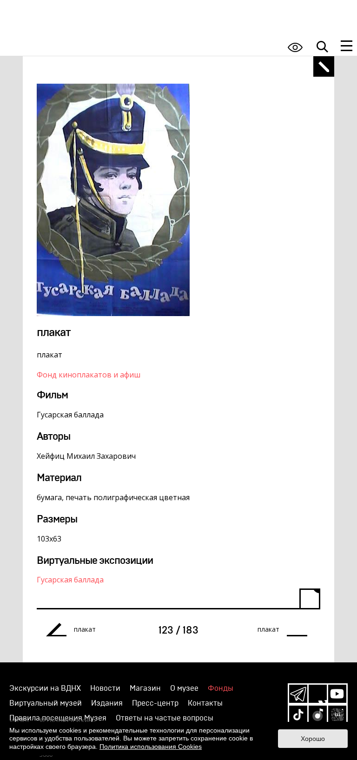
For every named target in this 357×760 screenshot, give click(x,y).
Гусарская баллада (70, 580)
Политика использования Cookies (150, 746)
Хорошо (313, 738)
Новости (105, 688)
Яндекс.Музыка (317, 714)
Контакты (205, 703)
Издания (107, 703)
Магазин (145, 688)
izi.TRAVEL (337, 714)
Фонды (220, 688)
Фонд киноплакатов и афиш (88, 375)
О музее (184, 688)
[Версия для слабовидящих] (295, 47)
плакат (85, 629)
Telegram (298, 693)
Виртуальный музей (45, 703)
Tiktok (298, 714)
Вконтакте (317, 693)
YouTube (337, 693)
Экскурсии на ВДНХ (45, 688)
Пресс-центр (155, 703)
